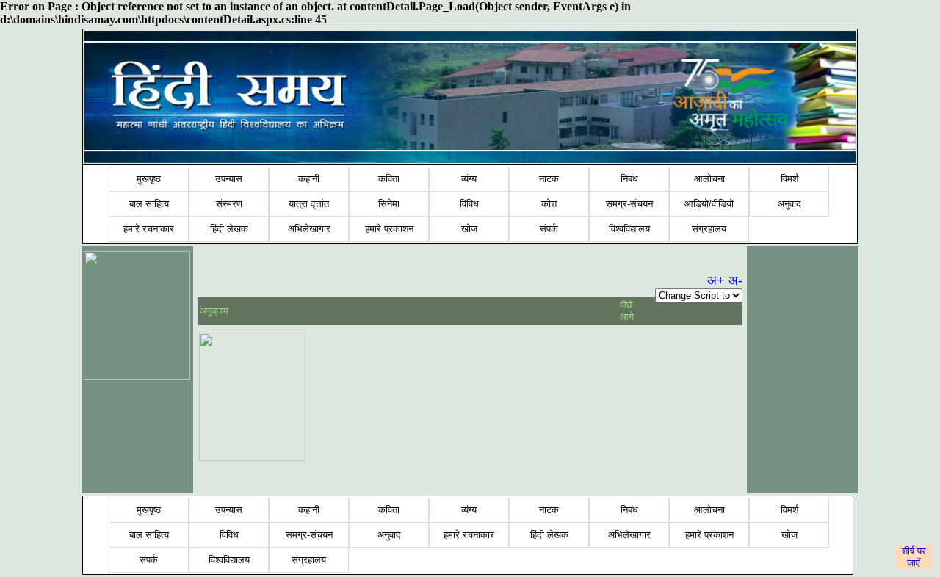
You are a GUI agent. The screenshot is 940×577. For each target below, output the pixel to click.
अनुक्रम (214, 310)
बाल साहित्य (149, 203)
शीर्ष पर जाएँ (914, 556)
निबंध (629, 178)
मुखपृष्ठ (149, 178)
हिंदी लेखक (229, 228)
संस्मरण (229, 203)
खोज (469, 228)
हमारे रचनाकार (148, 228)
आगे (627, 316)
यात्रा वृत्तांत (309, 203)
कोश (549, 203)
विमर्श (789, 178)
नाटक (549, 178)
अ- (735, 280)
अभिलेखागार (309, 228)
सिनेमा (389, 203)
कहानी (308, 178)
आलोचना (709, 178)
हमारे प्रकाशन (389, 228)
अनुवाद (789, 203)
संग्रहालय (709, 228)
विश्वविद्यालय (629, 228)
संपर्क (549, 228)
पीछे (627, 305)
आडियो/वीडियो (709, 203)
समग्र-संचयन (629, 203)
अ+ (716, 280)
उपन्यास (228, 178)
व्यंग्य (469, 178)
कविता (389, 178)
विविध (469, 203)
